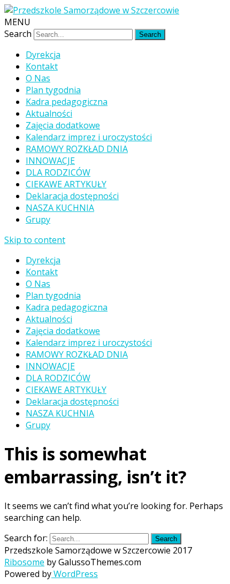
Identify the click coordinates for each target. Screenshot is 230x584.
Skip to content (34, 240)
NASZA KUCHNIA (60, 208)
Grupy (38, 219)
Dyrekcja (43, 54)
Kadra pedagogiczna (67, 102)
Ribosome (24, 562)
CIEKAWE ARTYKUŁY (66, 184)
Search (18, 34)
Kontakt (42, 66)
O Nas (38, 78)
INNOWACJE (50, 160)
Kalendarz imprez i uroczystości (89, 137)
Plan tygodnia (53, 90)
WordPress (74, 574)
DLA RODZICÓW (58, 172)
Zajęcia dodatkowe (63, 125)
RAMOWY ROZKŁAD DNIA (77, 149)
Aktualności (49, 113)
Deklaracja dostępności (72, 196)
